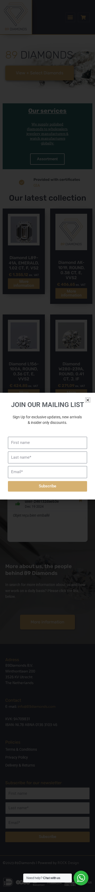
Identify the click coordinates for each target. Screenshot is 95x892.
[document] (47, 446)
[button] (88, 400)
